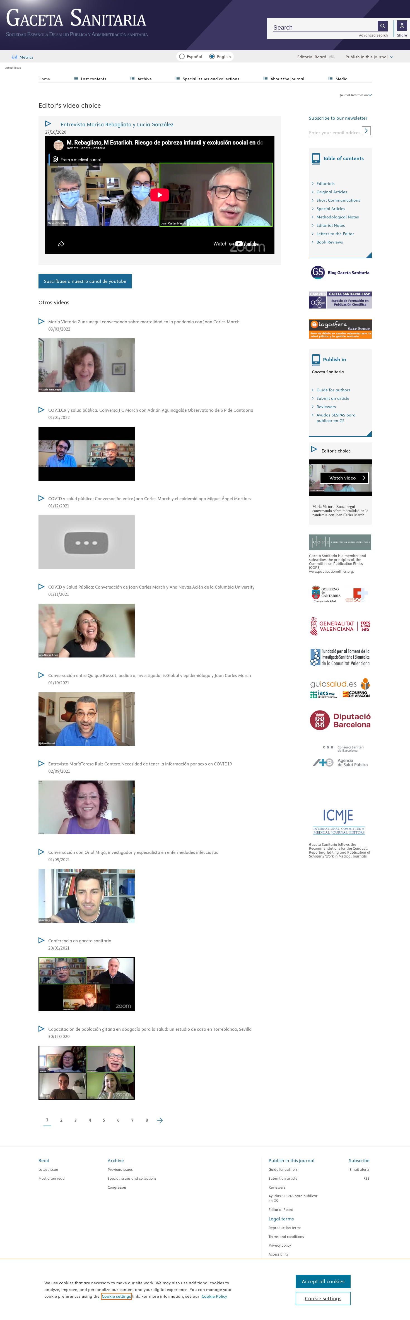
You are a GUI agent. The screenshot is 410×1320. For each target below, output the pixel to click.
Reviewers (326, 406)
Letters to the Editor (335, 233)
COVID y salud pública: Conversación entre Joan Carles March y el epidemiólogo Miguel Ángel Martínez (150, 498)
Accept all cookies (323, 1281)
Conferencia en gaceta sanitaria (79, 940)
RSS (366, 1178)
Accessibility (278, 1254)
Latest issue (13, 67)
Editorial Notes (331, 225)
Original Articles (332, 191)
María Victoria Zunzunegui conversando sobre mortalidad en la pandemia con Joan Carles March (144, 321)
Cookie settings (116, 1296)
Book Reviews (330, 242)
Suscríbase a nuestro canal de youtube (85, 281)
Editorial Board (311, 56)
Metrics (26, 57)
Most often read (51, 1178)
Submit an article (333, 398)
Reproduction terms (285, 1227)
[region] (205, 1289)
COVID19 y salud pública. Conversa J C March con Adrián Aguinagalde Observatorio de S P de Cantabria (150, 410)
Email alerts (359, 1169)
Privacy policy (280, 1245)
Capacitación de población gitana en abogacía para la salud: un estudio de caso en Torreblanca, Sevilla (150, 1029)
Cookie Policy (214, 1296)
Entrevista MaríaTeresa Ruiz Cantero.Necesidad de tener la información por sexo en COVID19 (140, 764)
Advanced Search (373, 35)
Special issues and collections (132, 1178)
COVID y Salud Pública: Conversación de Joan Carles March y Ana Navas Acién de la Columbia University (151, 587)
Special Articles (331, 208)
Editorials (326, 183)
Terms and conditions (286, 1236)
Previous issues (120, 1169)
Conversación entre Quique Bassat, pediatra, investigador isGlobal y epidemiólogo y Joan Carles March (149, 675)
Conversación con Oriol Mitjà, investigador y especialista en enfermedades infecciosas (133, 852)
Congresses (117, 1187)
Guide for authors (334, 389)
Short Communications (338, 200)
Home (44, 78)
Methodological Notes (338, 217)
